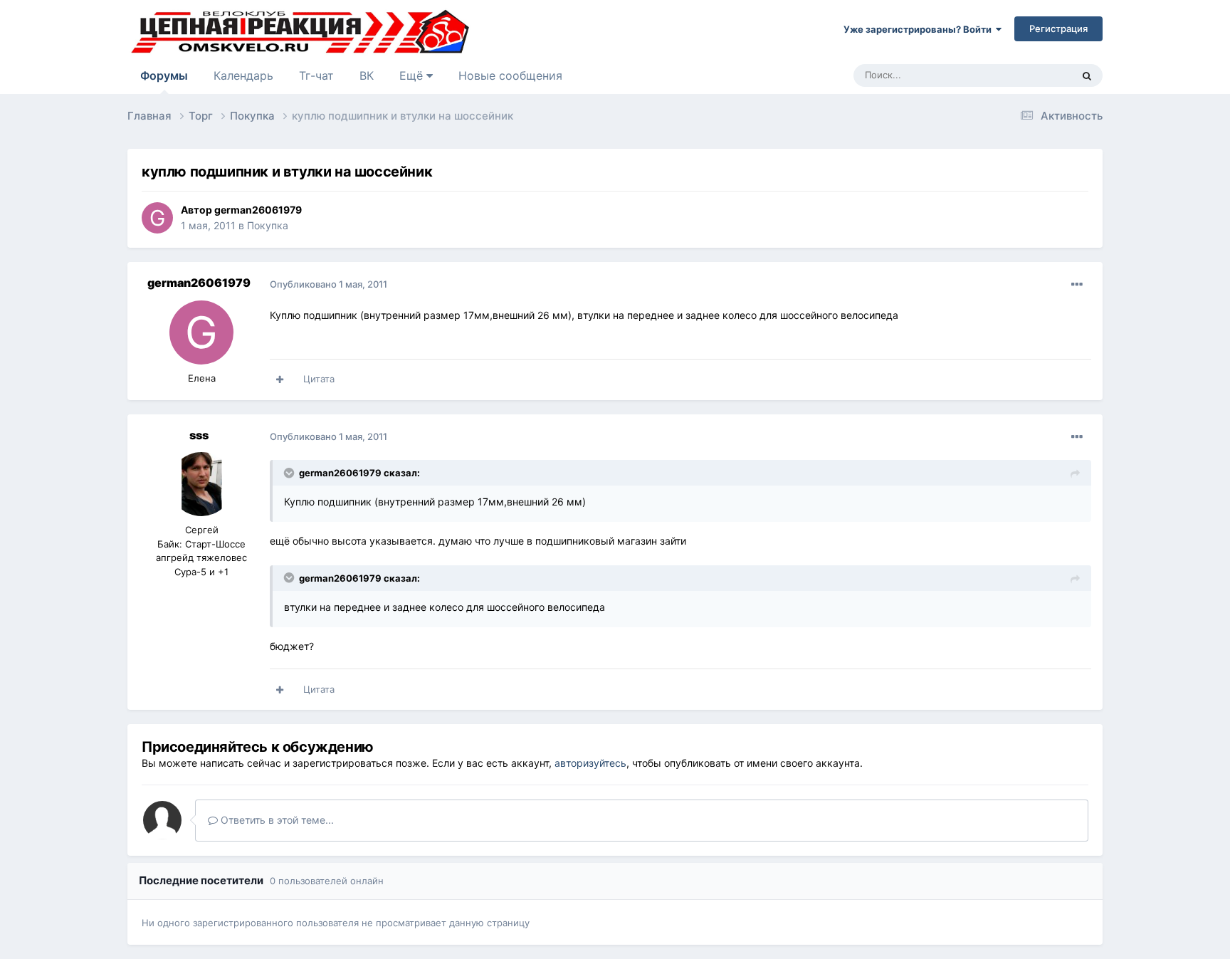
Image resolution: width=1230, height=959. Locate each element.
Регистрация (1058, 28)
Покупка (267, 225)
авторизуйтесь (590, 763)
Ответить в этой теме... (276, 820)
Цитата (319, 378)
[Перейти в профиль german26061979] (157, 218)
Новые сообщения (510, 75)
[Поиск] (1087, 75)
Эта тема (1033, 75)
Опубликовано (328, 284)
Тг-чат (316, 75)
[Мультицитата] (280, 379)
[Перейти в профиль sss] (201, 484)
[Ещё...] (1077, 284)
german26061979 (258, 210)
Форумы (164, 75)
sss (199, 435)
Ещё (412, 75)
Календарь (243, 75)
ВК (366, 75)
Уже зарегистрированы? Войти (919, 29)
